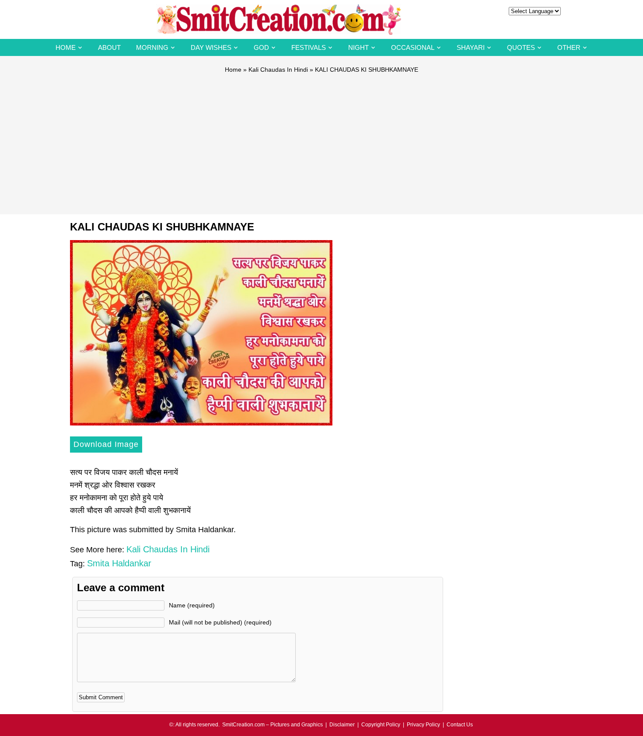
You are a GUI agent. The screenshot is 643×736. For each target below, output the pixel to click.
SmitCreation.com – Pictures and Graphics (272, 725)
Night (358, 47)
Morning (152, 47)
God (261, 47)
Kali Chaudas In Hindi (278, 69)
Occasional (412, 47)
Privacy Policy (423, 725)
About (109, 47)
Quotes (521, 47)
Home (66, 47)
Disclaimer (342, 725)
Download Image (106, 444)
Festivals (308, 47)
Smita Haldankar (119, 563)
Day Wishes (211, 47)
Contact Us (460, 725)
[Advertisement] (321, 140)
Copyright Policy (380, 725)
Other (568, 47)
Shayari (471, 47)
